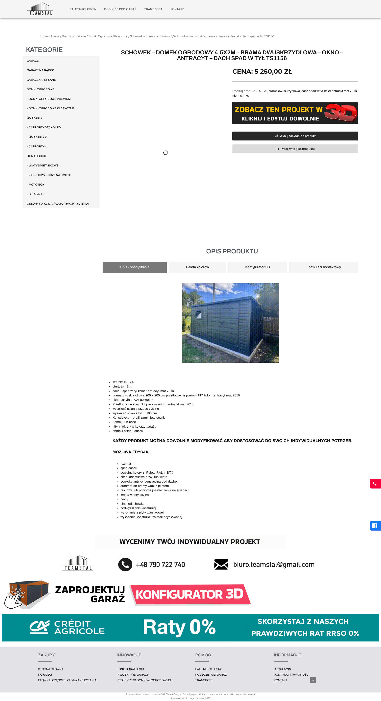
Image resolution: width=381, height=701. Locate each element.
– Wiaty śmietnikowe (43, 165)
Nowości (45, 674)
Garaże (33, 60)
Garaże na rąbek (40, 70)
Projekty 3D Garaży (132, 674)
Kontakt (177, 9)
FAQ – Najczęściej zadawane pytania (67, 680)
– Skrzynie (35, 194)
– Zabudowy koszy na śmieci (49, 175)
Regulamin (282, 669)
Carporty (34, 117)
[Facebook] (375, 526)
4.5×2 (263, 91)
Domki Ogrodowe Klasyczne (108, 36)
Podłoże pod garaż (120, 9)
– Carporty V (37, 136)
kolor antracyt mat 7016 (340, 91)
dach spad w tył (312, 91)
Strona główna (49, 36)
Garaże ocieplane (41, 79)
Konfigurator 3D (130, 669)
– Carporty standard (44, 127)
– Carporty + (37, 146)
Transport (153, 9)
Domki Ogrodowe (74, 36)
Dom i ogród (36, 156)
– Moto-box (35, 184)
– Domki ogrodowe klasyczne (50, 108)
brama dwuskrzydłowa (284, 91)
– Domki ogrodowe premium (49, 98)
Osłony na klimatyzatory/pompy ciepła (58, 203)
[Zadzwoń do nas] (375, 483)
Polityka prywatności (291, 674)
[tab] (135, 267)
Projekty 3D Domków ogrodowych (144, 680)
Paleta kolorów (83, 9)
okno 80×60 (240, 95)
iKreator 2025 (203, 698)
